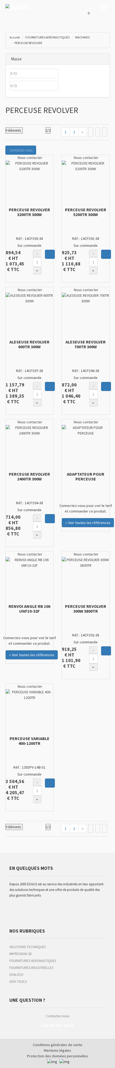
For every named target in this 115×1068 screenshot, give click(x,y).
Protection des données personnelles (57, 1056)
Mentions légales (57, 1050)
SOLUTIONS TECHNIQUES (27, 947)
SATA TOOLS (18, 981)
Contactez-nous (57, 1016)
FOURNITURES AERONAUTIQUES (32, 961)
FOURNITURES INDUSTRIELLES (31, 967)
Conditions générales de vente (57, 1044)
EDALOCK (16, 974)
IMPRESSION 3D (20, 954)
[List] (97, 131)
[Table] (104, 131)
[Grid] (90, 131)
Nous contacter (29, 157)
